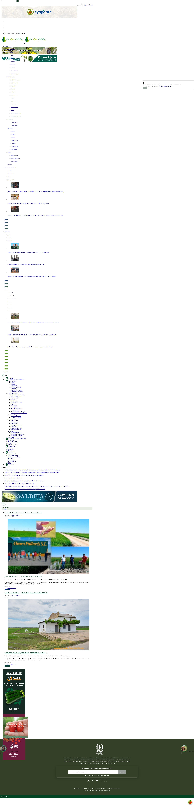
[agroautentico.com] (24, 43)
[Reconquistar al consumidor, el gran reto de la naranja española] (15, 199)
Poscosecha (13, 104)
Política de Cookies (100, 788)
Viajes (9, 234)
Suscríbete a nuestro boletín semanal (154, 84)
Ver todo (6, 219)
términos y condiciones (103, 775)
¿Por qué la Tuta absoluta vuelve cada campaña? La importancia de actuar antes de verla (32, 472)
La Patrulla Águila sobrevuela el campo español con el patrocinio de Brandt (32, 276)
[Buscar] (17, 1)
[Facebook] (88, 780)
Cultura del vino (11, 179)
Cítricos (12, 55)
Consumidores (10, 307)
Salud (9, 176)
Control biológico (14, 64)
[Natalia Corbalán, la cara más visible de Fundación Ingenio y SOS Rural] (15, 342)
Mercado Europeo (14, 161)
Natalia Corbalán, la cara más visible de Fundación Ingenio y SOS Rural (30, 346)
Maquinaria (13, 101)
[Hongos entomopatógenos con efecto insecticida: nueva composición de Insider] (15, 318)
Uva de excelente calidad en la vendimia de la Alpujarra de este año (25, 489)
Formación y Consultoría (15, 113)
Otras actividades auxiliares (16, 116)
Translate (89, 5)
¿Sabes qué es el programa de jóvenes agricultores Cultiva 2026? (24, 481)
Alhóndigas (13, 143)
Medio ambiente (11, 173)
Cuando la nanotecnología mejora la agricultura (19, 483)
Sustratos (12, 110)
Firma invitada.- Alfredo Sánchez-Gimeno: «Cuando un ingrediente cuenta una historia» (36, 191)
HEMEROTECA (9, 21)
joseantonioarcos (16, 515)
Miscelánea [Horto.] (14, 70)
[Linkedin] (105, 780)
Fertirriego (13, 91)
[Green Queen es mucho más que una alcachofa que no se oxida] (15, 248)
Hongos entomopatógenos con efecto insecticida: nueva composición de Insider (33, 322)
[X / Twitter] (92, 780)
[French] (91, 2)
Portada (6, 46)
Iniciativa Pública (14, 125)
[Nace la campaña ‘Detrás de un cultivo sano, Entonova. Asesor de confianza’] (15, 330)
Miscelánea (10, 240)
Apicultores (13, 134)
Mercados (9, 152)
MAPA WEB (8, 23)
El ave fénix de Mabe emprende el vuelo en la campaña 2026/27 (24, 475)
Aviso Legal (77, 788)
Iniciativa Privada (14, 122)
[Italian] (86, 2)
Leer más (7, 589)
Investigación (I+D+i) (12, 298)
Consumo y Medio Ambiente (10, 167)
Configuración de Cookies (113, 788)
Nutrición (12, 88)
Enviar (122, 772)
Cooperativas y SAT (14, 146)
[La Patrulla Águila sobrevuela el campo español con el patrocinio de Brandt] (15, 272)
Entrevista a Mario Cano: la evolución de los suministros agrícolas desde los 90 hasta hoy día (32, 470)
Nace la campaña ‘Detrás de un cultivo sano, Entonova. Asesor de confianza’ (32, 334)
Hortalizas (13, 61)
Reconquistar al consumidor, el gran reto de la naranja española (28, 203)
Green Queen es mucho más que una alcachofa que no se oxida (28, 252)
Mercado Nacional (14, 155)
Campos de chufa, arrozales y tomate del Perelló (26, 592)
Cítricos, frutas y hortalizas (10, 49)
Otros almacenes (14, 149)
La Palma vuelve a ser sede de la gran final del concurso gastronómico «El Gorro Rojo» (35, 215)
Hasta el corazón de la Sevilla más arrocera (23, 512)
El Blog (6, 289)
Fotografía (10, 237)
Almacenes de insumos (15, 79)
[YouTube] (97, 780)
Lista (6, 509)
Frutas (12, 58)
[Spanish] (82, 2)
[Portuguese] (84, 2)
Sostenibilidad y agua (15, 73)
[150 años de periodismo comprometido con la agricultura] (15, 260)
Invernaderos (13, 85)
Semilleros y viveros (14, 107)
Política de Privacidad (87, 788)
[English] (88, 2)
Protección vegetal (14, 94)
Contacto (6, 371)
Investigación (10, 119)
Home (3, 503)
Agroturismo (7, 231)
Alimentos (10, 170)
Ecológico (12, 67)
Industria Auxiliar (11, 295)
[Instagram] (101, 780)
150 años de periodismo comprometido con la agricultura (26, 264)
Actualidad (10, 164)
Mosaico (7, 507)
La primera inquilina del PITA (13, 478)
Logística (12, 98)
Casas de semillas (14, 82)
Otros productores (14, 140)
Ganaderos (13, 137)
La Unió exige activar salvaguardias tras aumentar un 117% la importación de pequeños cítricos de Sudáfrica (37, 486)
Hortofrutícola (10, 52)
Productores (10, 128)
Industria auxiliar (11, 76)
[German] (89, 2)
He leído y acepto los (98, 775)
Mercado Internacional (15, 158)
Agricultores (13, 131)
